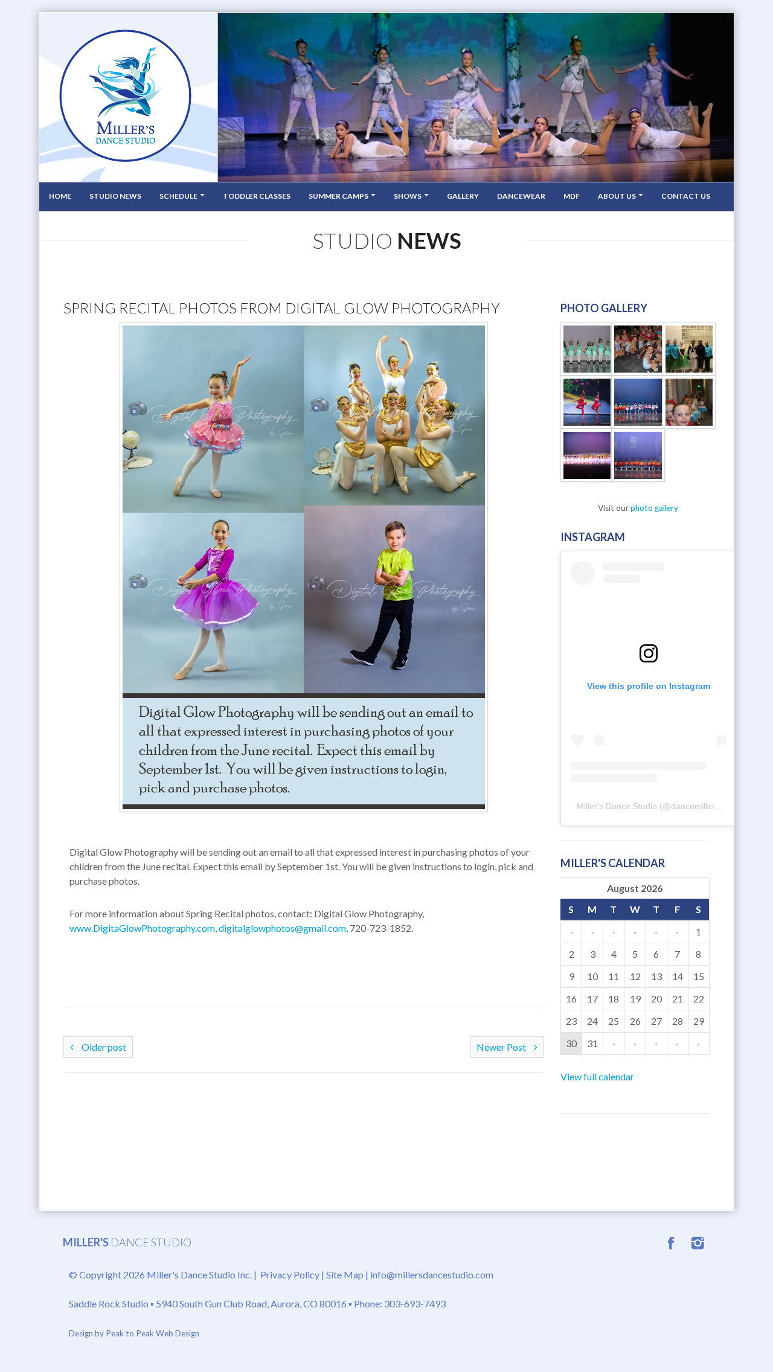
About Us (617, 195)
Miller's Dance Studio (617, 806)
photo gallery (654, 508)
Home (60, 195)
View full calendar (597, 1076)
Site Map (345, 1274)
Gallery (463, 195)
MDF (571, 195)
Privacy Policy (289, 1274)
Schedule (179, 195)
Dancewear (521, 195)
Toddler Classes (256, 195)
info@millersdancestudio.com (431, 1274)
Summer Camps (339, 195)
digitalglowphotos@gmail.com (282, 928)
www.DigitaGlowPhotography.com (142, 928)
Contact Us (685, 195)
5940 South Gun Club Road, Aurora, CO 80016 (251, 1303)
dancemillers (695, 806)
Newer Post (502, 1047)
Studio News (115, 195)
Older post (103, 1047)
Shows (408, 195)
